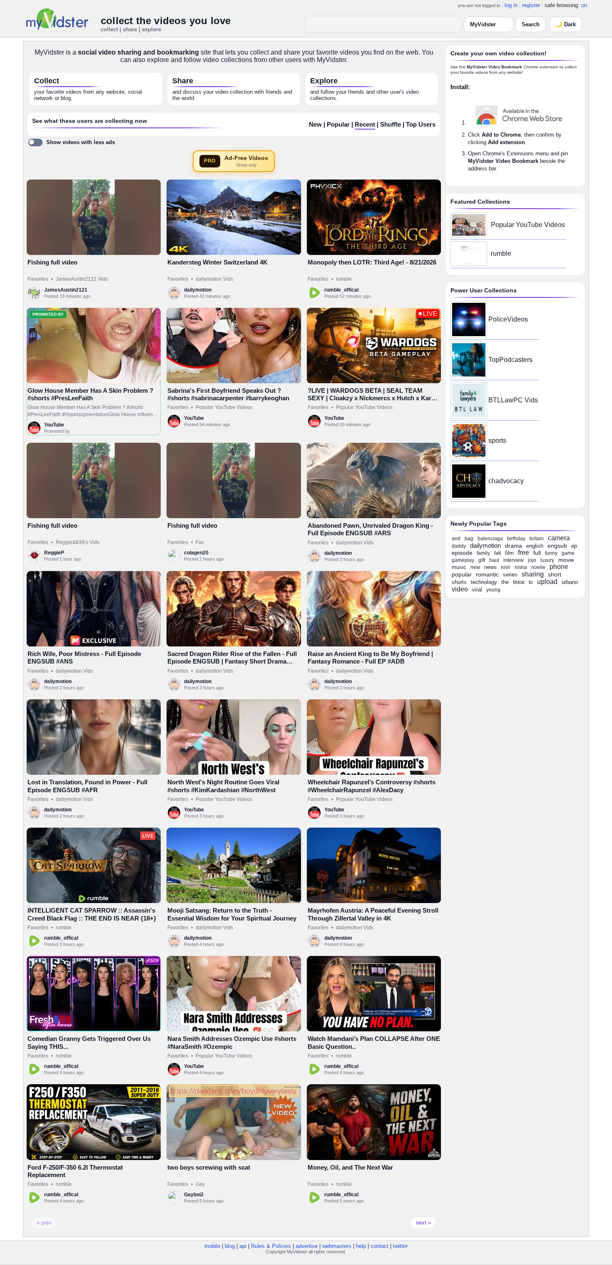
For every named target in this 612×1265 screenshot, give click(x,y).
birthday (516, 538)
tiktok (519, 582)
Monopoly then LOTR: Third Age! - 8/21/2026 (372, 262)
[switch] (71, 142)
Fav (200, 542)
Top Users (420, 124)
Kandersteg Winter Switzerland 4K (217, 262)
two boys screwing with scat (208, 1167)
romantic (487, 574)
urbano (570, 582)
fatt (497, 553)
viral (477, 589)
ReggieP (54, 553)
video (460, 589)
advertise (307, 1246)
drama (513, 545)
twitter (400, 1246)
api (242, 1246)
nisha (521, 567)
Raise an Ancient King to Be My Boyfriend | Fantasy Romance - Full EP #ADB (370, 657)
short (554, 574)
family (483, 553)
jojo (532, 560)
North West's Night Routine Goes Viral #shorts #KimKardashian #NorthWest (223, 785)
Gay (200, 1184)
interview (513, 560)
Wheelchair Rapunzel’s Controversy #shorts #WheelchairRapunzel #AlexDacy (371, 785)
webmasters (336, 1246)
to (531, 582)
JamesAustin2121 (65, 290)
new (475, 567)
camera (559, 537)
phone (559, 566)
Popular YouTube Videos (224, 407)
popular (462, 574)
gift (481, 560)
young (493, 590)
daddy (459, 546)
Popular (338, 124)
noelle (538, 567)
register (531, 5)
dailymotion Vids (214, 279)
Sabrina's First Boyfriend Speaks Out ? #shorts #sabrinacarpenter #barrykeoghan (228, 394)
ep (574, 546)
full (537, 552)
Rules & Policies (271, 1246)
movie (566, 559)
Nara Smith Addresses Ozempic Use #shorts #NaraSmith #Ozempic (231, 1042)
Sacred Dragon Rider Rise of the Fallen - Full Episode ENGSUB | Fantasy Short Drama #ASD (232, 661)
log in (511, 5)
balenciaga (490, 538)
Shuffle (390, 124)
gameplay (463, 560)
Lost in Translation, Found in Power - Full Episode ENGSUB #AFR (87, 785)
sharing (533, 574)
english (534, 546)
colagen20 (196, 553)
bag (469, 538)
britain (537, 538)
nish (505, 567)
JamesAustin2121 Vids (82, 279)
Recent (365, 124)
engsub (557, 545)
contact (379, 1246)
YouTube (54, 425)
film (509, 553)
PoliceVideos (508, 319)
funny (551, 553)
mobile (212, 1246)
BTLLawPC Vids (513, 400)
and (456, 538)
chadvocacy (506, 480)
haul (494, 560)
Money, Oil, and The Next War (350, 1167)
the (505, 582)
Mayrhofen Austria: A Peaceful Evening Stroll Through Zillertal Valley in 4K (373, 914)
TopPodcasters (510, 359)
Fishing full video (52, 262)
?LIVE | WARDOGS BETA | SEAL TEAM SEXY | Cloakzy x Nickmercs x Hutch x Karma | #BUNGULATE (374, 398)
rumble (344, 279)
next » (423, 1223)
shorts (459, 582)
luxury (547, 560)
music (459, 567)
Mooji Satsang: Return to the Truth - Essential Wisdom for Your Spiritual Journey (231, 914)
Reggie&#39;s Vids (78, 542)
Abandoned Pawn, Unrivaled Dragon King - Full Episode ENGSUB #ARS (370, 529)
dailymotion (197, 290)
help (361, 1246)
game (568, 553)
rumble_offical (341, 290)
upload (547, 581)
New (315, 124)
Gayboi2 (194, 1195)
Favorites (37, 279)
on (584, 5)
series (510, 574)
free (523, 552)
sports (497, 440)
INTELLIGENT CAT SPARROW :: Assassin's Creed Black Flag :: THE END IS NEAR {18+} (91, 914)
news (490, 567)
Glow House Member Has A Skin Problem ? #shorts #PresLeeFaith (90, 394)
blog (230, 1246)
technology (484, 582)
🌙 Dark (565, 24)
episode (462, 552)
